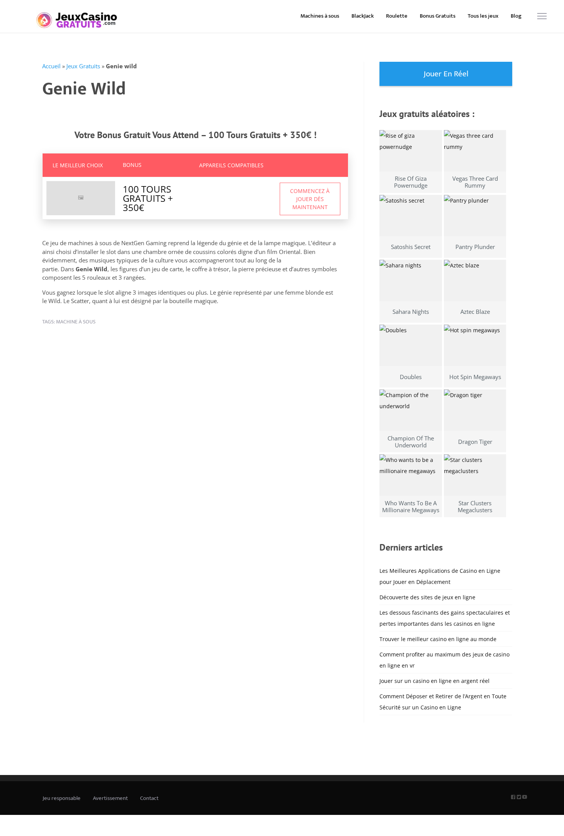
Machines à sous (319, 16)
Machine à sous (76, 321)
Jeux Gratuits (83, 66)
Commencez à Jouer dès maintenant (310, 199)
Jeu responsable (62, 798)
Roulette (396, 16)
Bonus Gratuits (437, 16)
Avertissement (110, 798)
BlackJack (362, 16)
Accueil (51, 66)
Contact (149, 798)
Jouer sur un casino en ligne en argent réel (434, 680)
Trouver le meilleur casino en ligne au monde (437, 639)
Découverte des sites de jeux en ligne (427, 597)
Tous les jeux (483, 16)
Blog (516, 16)
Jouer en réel (446, 74)
